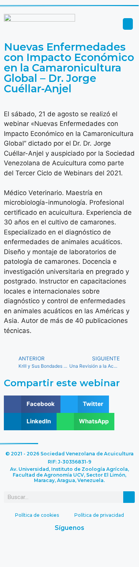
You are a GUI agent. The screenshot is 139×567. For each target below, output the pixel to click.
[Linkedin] (57, 547)
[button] (128, 24)
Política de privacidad (99, 515)
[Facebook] (34, 547)
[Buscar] (129, 497)
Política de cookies (37, 515)
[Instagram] (104, 547)
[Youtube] (80, 547)
